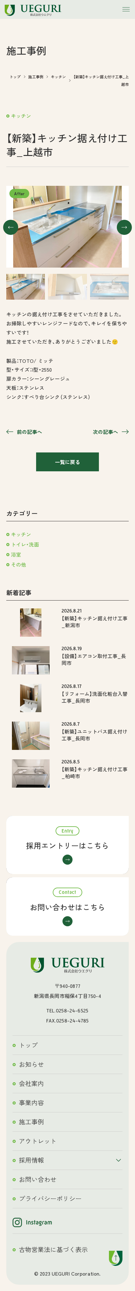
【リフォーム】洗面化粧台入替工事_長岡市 (94, 697)
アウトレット (38, 1140)
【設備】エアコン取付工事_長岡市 (94, 659)
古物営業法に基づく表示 (53, 1249)
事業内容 (31, 1102)
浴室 (16, 554)
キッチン (21, 115)
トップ (28, 1045)
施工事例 (31, 1121)
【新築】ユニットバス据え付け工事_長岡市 (94, 735)
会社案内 (31, 1083)
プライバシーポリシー (50, 1198)
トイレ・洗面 (25, 544)
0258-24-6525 (72, 1011)
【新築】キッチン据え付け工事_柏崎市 (94, 772)
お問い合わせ (38, 1179)
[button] (10, 227)
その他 (18, 564)
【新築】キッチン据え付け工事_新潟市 (94, 621)
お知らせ (31, 1064)
